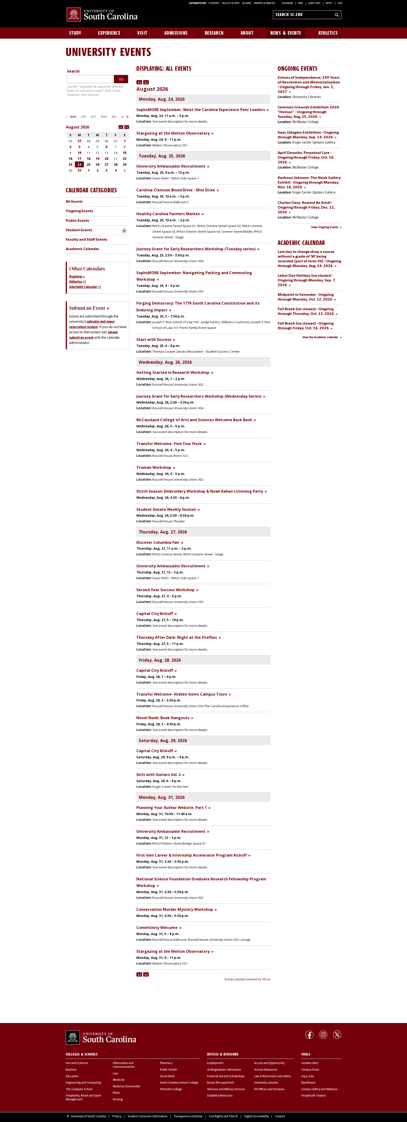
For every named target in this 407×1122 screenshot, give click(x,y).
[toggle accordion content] (124, 231)
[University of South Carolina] (101, 1038)
